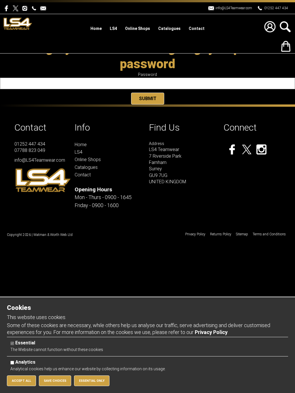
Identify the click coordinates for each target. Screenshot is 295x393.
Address (156, 143)
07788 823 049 (29, 150)
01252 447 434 (276, 8)
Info (82, 127)
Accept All (21, 381)
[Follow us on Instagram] (26, 8)
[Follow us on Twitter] (17, 8)
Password (147, 74)
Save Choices (55, 381)
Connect (240, 127)
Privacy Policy (211, 332)
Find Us (164, 127)
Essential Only (92, 381)
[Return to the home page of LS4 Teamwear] (17, 23)
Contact (30, 127)
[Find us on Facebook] (8, 8)
